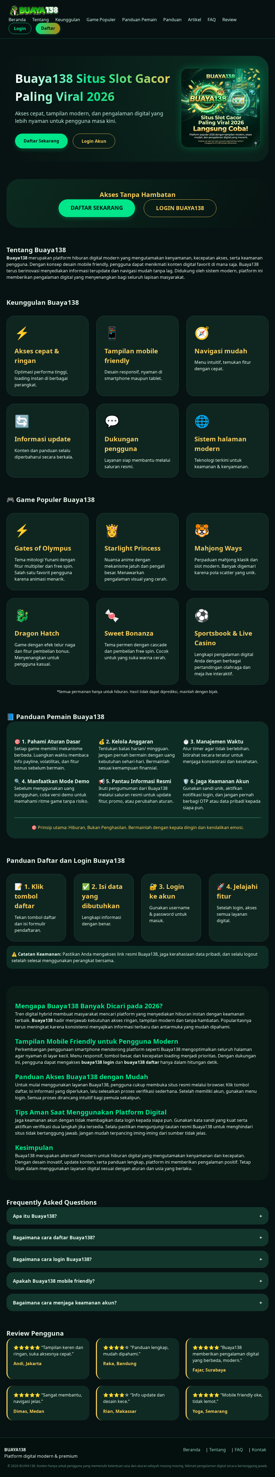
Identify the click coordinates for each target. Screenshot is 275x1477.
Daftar (48, 28)
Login (20, 28)
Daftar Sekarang (41, 141)
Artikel (194, 20)
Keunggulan (67, 20)
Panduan (172, 20)
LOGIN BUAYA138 (180, 208)
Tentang (40, 20)
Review (229, 20)
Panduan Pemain (139, 20)
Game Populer (101, 20)
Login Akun (94, 141)
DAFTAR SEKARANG (97, 207)
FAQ (212, 20)
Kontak (259, 1450)
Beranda (17, 20)
